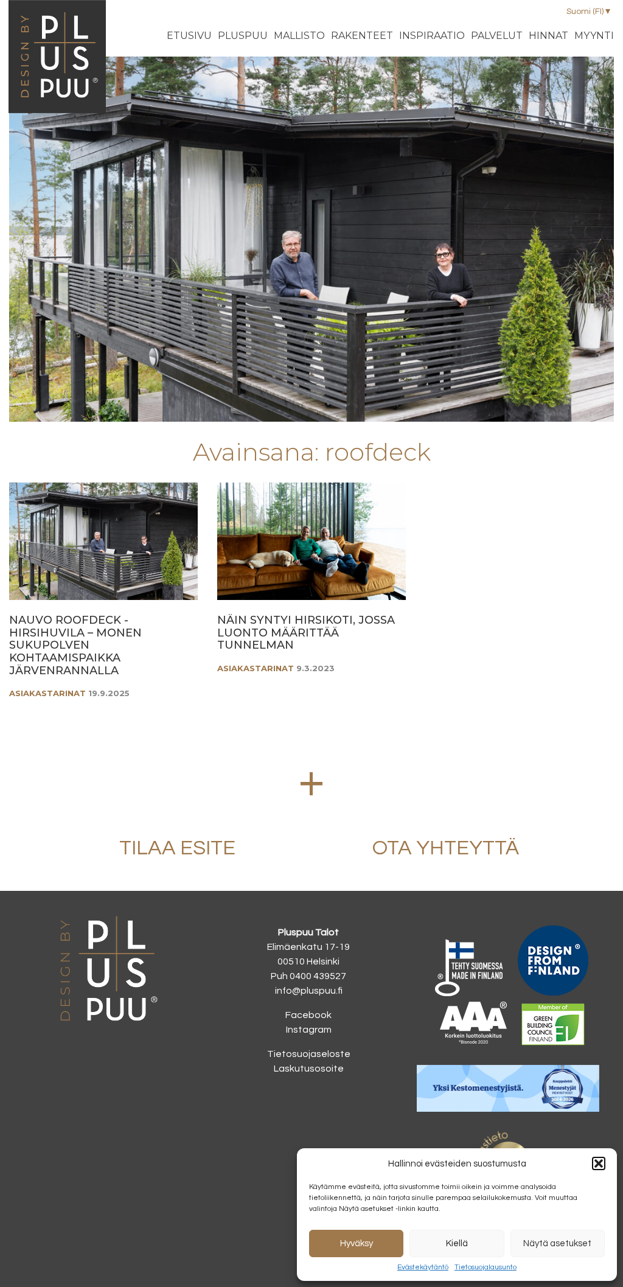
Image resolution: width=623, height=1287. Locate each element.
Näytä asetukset (557, 1243)
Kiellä (457, 1243)
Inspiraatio (432, 35)
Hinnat (548, 35)
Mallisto (299, 35)
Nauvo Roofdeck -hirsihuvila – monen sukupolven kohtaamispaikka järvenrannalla (75, 645)
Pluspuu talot (57, 68)
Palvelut (497, 35)
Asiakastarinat (47, 693)
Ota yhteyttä (445, 848)
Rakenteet (362, 35)
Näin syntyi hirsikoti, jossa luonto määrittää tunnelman (306, 632)
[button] (599, 1163)
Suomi (585, 11)
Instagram (309, 1029)
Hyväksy (356, 1243)
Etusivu (189, 35)
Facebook (308, 1015)
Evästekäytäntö (422, 1267)
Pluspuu (243, 35)
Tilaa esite (177, 848)
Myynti (594, 35)
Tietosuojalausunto (485, 1267)
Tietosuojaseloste (308, 1054)
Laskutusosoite (309, 1068)
